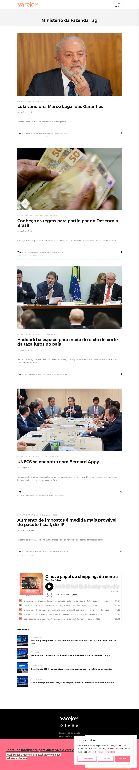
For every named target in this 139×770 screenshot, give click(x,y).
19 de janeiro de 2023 (48, 515)
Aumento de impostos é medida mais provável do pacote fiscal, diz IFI (66, 522)
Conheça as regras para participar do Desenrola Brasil (67, 223)
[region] (104, 750)
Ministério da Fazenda (34, 137)
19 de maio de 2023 (49, 335)
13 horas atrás (36, 666)
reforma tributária (45, 495)
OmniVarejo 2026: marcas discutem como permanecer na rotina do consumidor (72, 669)
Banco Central (30, 374)
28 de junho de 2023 (48, 216)
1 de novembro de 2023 (51, 101)
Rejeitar (106, 758)
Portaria (20, 255)
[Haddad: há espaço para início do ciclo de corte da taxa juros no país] (69, 297)
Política (46, 137)
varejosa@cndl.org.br (69, 736)
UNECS (56, 495)
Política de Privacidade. (105, 752)
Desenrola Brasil (31, 252)
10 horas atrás (36, 637)
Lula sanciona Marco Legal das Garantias (60, 106)
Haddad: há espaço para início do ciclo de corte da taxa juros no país (67, 342)
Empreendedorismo (46, 133)
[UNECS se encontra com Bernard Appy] (69, 420)
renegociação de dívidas (34, 255)
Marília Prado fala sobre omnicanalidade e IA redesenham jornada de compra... (71, 655)
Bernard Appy (30, 492)
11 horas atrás (36, 652)
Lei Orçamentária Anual (59, 551)
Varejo (27, 378)
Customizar (87, 758)
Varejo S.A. (24, 467)
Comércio (39, 374)
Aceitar (122, 758)
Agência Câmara (27, 530)
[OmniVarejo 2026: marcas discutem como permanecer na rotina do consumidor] (22, 667)
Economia (34, 133)
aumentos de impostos (33, 551)
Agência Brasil (26, 112)
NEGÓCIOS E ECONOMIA (28, 101)
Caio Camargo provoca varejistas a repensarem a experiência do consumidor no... (73, 682)
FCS (18, 495)
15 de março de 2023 (50, 457)
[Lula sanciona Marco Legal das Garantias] (69, 64)
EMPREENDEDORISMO (27, 216)
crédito (27, 133)
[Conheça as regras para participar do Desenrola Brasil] (69, 179)
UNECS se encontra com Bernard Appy (58, 461)
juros (54, 374)
